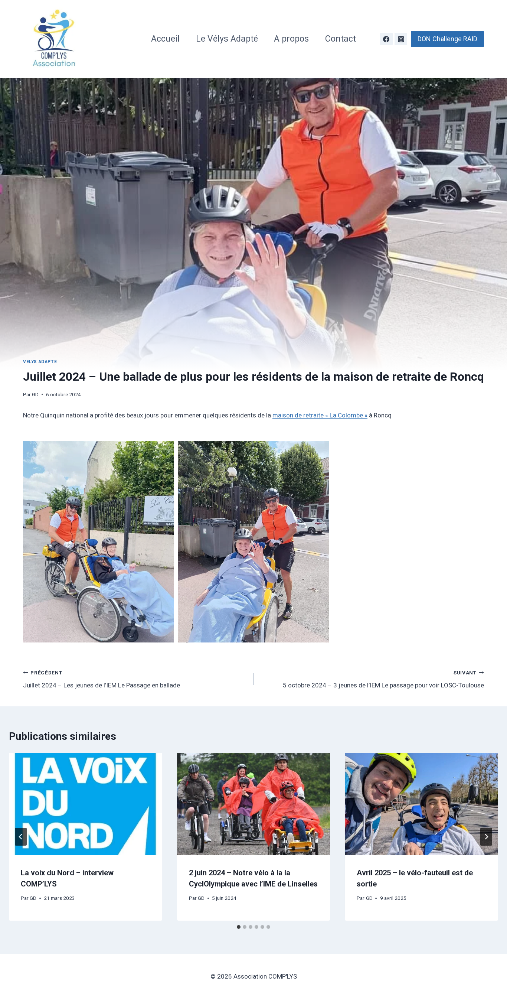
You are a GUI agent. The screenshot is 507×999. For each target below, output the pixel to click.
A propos (291, 39)
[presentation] (85, 804)
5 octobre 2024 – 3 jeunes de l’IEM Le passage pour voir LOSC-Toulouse (383, 679)
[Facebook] (386, 39)
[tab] (239, 927)
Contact (340, 39)
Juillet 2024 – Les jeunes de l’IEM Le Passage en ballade (101, 679)
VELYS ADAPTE (40, 361)
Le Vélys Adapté (227, 39)
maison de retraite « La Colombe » (319, 415)
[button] (98, 541)
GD (35, 394)
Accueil (165, 39)
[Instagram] (401, 39)
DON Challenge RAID (447, 39)
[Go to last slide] (21, 837)
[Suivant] (486, 837)
